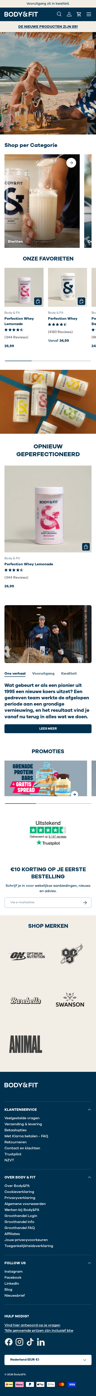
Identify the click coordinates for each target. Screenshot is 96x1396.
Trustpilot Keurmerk (39, 4)
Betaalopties (15, 1130)
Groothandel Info (19, 1221)
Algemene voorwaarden (25, 1203)
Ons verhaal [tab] (14, 673)
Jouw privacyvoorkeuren (26, 1239)
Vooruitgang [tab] (43, 673)
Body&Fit (20, 1374)
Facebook (12, 1277)
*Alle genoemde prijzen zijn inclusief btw (38, 1330)
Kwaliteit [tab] (69, 673)
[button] (79, 14)
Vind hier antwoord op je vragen (32, 1325)
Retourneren (15, 1142)
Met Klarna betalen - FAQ (26, 1136)
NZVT (9, 1160)
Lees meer (48, 728)
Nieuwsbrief (14, 1295)
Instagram (13, 1271)
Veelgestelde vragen (22, 1118)
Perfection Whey (62, 318)
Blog (8, 1289)
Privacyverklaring (19, 1197)
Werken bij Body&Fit (21, 1209)
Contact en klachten (22, 1148)
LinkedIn (11, 1283)
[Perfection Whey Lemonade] (24, 287)
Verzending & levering (23, 1124)
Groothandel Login (20, 1215)
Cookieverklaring (19, 1191)
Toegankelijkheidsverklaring (28, 1245)
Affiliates (12, 1233)
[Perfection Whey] (67, 287)
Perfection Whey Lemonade (19, 321)
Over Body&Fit (17, 1185)
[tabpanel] (48, 707)
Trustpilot (12, 1154)
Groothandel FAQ (19, 1227)
